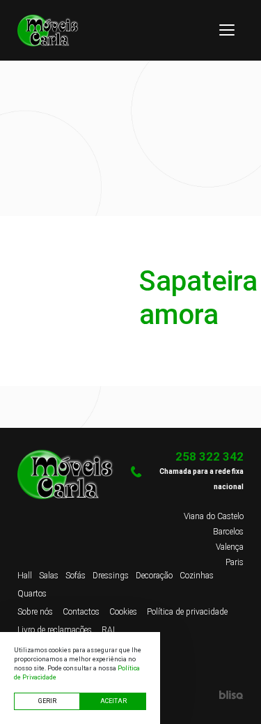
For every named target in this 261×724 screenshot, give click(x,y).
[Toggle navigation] (227, 30)
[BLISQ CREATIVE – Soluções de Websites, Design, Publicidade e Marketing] (187, 694)
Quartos (32, 594)
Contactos (81, 612)
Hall (24, 575)
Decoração (154, 575)
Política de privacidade (187, 612)
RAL (109, 630)
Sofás (75, 575)
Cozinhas (197, 575)
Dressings (111, 575)
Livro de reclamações (54, 630)
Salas (48, 575)
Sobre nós (35, 612)
